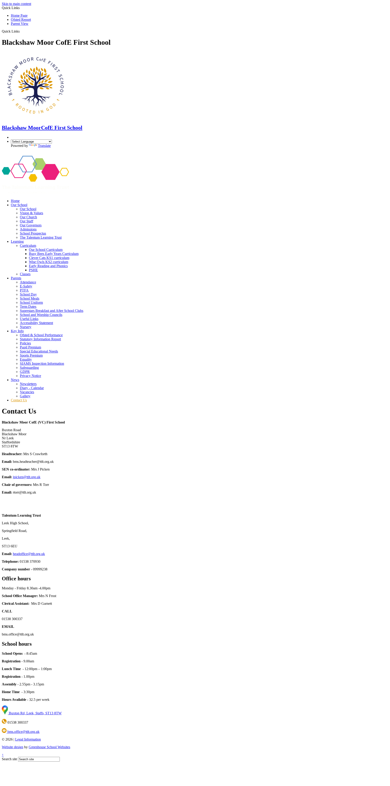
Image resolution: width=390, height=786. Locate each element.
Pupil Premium (30, 347)
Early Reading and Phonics (48, 266)
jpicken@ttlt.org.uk (26, 477)
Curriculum (28, 245)
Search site (9, 759)
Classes (25, 274)
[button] (21, 31)
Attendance (28, 282)
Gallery (25, 396)
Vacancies (27, 392)
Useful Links (29, 319)
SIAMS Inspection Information (42, 363)
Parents (16, 278)
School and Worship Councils (41, 315)
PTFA (24, 290)
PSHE (33, 270)
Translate (44, 146)
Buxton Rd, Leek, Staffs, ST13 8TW (35, 713)
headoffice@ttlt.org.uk (29, 554)
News (15, 380)
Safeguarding (29, 367)
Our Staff (26, 221)
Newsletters (28, 384)
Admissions (28, 229)
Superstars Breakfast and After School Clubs (51, 311)
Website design (12, 747)
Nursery (25, 327)
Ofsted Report (21, 19)
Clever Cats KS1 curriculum (49, 258)
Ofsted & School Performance (41, 335)
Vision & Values (31, 213)
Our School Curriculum (46, 250)
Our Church (28, 217)
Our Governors (31, 225)
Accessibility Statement (36, 323)
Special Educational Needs (39, 351)
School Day (28, 294)
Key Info (17, 331)
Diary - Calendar (32, 388)
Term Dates (28, 306)
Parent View (19, 24)
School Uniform (31, 302)
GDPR (25, 372)
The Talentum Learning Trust (41, 237)
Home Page (19, 15)
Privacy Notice (30, 376)
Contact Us (19, 400)
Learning (17, 241)
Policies (25, 343)
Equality (26, 359)
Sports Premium (31, 355)
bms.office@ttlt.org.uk (23, 732)
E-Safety (26, 286)
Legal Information (28, 739)
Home (15, 201)
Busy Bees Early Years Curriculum (54, 254)
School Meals (29, 298)
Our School (19, 205)
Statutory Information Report (40, 339)
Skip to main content (16, 4)
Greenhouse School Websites (49, 747)
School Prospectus (33, 233)
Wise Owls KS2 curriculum (48, 262)
